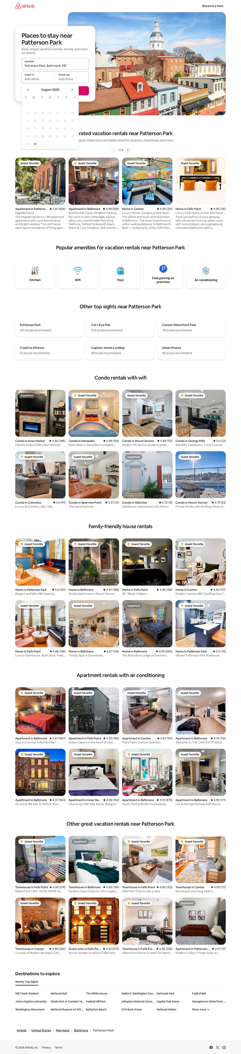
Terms (58, 1047)
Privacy (46, 1047)
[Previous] (113, 150)
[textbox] (38, 79)
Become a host (212, 6)
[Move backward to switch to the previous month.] (28, 90)
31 (35, 144)
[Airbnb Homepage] (25, 6)
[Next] (128, 150)
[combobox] (55, 65)
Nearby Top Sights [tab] (26, 981)
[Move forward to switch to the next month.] (72, 90)
